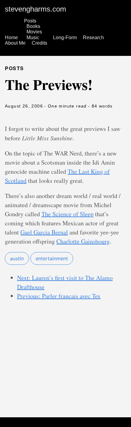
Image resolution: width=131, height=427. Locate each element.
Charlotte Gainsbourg (83, 241)
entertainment (52, 258)
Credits (39, 43)
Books (33, 26)
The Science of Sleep (67, 214)
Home (11, 37)
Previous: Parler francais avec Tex (59, 296)
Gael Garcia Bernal (44, 232)
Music (33, 37)
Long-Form (65, 37)
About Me (15, 43)
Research (93, 37)
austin (17, 258)
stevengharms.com (35, 9)
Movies (34, 31)
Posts (30, 20)
